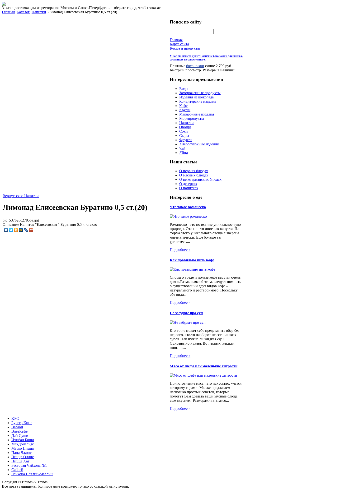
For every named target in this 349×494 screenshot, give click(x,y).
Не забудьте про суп (186, 313)
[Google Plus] (30, 230)
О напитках (188, 188)
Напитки (39, 12)
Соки (183, 131)
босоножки (195, 66)
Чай (182, 148)
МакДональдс (22, 444)
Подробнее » (180, 250)
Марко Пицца (22, 448)
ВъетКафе (19, 431)
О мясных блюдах (193, 175)
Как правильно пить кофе (192, 260)
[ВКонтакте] (6, 230)
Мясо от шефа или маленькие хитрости (203, 366)
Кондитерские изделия (197, 101)
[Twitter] (11, 230)
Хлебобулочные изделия (199, 144)
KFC (15, 418)
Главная (8, 12)
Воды (183, 89)
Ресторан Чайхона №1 (29, 465)
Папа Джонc (21, 453)
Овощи (185, 127)
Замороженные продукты (200, 93)
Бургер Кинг (21, 423)
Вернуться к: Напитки (21, 196)
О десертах (188, 184)
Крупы (184, 110)
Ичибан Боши (22, 440)
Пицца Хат (20, 461)
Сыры (184, 136)
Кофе (183, 106)
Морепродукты (191, 118)
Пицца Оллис (22, 457)
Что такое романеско (188, 207)
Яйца (183, 153)
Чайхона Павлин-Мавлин (32, 474)
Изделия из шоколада (196, 97)
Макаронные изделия (196, 114)
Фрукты (185, 140)
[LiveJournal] (26, 230)
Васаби (17, 427)
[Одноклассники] (16, 230)
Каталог (23, 12)
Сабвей (17, 470)
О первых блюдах (193, 171)
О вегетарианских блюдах (200, 179)
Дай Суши (19, 436)
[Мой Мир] (21, 230)
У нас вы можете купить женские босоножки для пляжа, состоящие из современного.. (206, 57)
